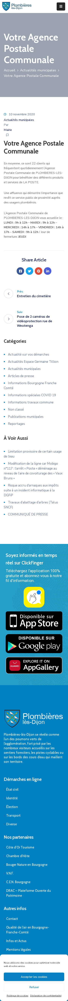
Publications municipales (25, 417)
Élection (12, 807)
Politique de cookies (17, 995)
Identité (12, 798)
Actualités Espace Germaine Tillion (33, 362)
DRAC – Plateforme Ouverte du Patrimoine (28, 893)
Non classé (16, 409)
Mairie (8, 130)
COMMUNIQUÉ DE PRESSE (28, 514)
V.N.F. (9, 873)
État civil (12, 789)
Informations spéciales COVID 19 (32, 395)
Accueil (9, 70)
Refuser (34, 987)
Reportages (16, 424)
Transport (13, 815)
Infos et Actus (16, 941)
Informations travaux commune (30, 402)
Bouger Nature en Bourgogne (26, 865)
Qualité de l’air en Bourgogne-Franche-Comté (27, 929)
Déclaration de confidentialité (45, 995)
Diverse (11, 824)
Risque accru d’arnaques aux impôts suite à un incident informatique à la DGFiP (31, 490)
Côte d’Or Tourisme (20, 847)
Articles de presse (21, 376)
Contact (12, 919)
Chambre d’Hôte (17, 856)
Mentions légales (18, 949)
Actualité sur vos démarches (28, 354)
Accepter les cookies (34, 977)
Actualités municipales (38, 70)
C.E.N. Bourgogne (18, 882)
